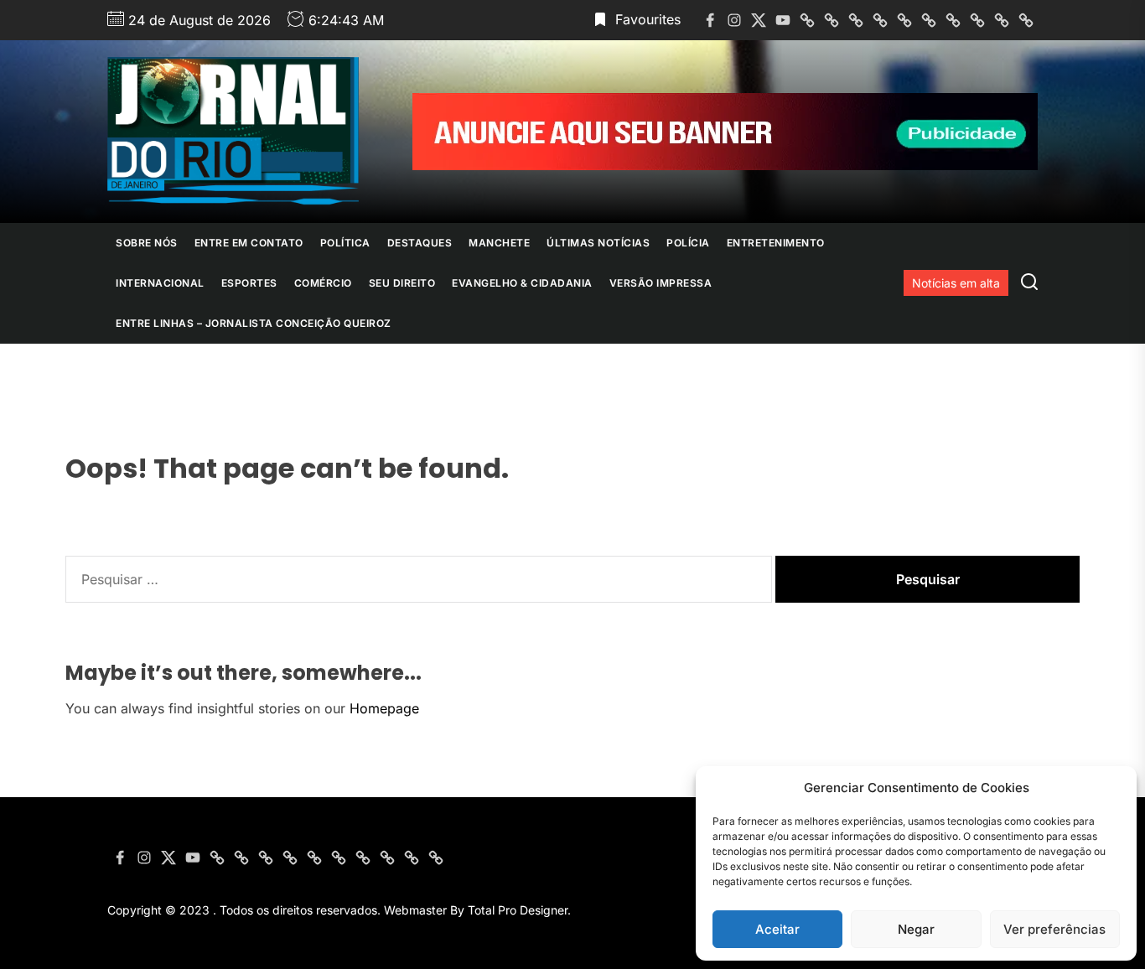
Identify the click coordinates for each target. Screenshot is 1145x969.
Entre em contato (248, 242)
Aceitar (777, 929)
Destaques (420, 242)
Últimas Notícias (598, 242)
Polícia (688, 242)
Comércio (323, 283)
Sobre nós (147, 242)
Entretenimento (776, 242)
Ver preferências (1054, 929)
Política (345, 242)
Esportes (249, 283)
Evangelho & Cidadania (522, 283)
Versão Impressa (660, 283)
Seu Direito (402, 283)
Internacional (160, 283)
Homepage (384, 708)
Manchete (499, 242)
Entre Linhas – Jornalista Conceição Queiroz (253, 323)
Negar (916, 929)
